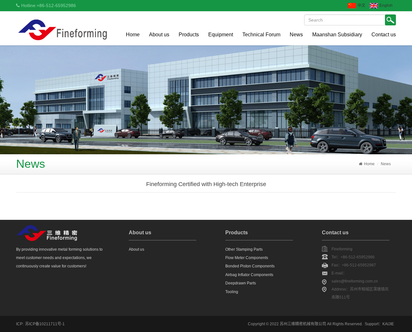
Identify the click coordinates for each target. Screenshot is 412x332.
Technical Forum (261, 34)
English (386, 5)
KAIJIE (388, 324)
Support (372, 324)
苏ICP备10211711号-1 (45, 324)
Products (189, 34)
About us (159, 34)
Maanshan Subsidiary (337, 34)
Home (133, 34)
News (296, 34)
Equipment (220, 34)
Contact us (383, 34)
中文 (361, 5)
